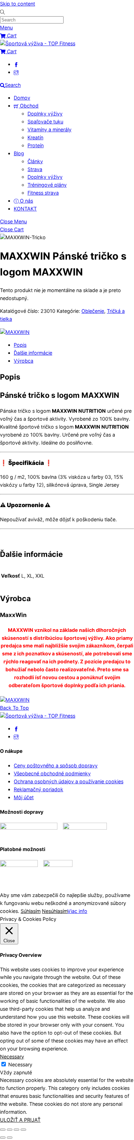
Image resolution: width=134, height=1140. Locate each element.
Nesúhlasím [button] (54, 911)
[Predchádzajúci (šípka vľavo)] (2, 1138)
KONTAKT (25, 209)
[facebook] (16, 64)
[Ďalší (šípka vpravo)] (9, 1138)
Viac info (77, 911)
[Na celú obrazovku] (9, 1130)
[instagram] (16, 72)
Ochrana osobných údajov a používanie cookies (68, 781)
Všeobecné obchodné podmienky (52, 773)
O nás (26, 201)
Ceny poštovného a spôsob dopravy (56, 765)
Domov (22, 98)
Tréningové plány (47, 185)
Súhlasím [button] (31, 911)
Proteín (35, 145)
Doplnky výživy (45, 113)
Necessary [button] (12, 1056)
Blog (19, 153)
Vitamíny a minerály (49, 129)
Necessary (20, 1064)
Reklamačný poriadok (38, 789)
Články (35, 161)
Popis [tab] (20, 345)
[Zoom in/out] (2, 1130)
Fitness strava (43, 193)
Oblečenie (92, 311)
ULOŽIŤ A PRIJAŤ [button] (20, 1120)
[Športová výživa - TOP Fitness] (37, 43)
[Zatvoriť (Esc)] (23, 1130)
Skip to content (17, 4)
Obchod (28, 106)
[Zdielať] (16, 1130)
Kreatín (35, 137)
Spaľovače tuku (45, 121)
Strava (34, 169)
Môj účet (24, 797)
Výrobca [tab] (23, 361)
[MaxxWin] (15, 332)
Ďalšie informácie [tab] (33, 353)
